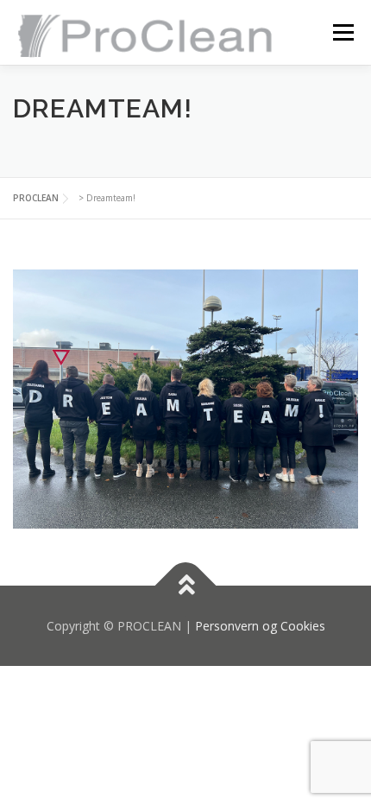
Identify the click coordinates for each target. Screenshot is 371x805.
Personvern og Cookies (260, 626)
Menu (342, 32)
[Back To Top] (186, 585)
